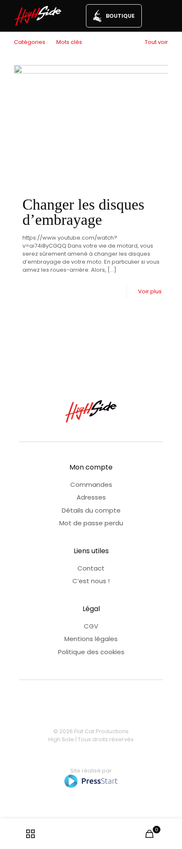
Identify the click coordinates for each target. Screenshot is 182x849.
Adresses (91, 497)
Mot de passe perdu (91, 523)
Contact (91, 568)
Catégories (29, 42)
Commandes (91, 484)
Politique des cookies (91, 651)
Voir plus (150, 291)
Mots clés (69, 42)
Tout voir (156, 42)
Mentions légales (91, 638)
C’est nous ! (91, 580)
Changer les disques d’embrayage (83, 212)
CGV (91, 626)
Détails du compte (91, 510)
